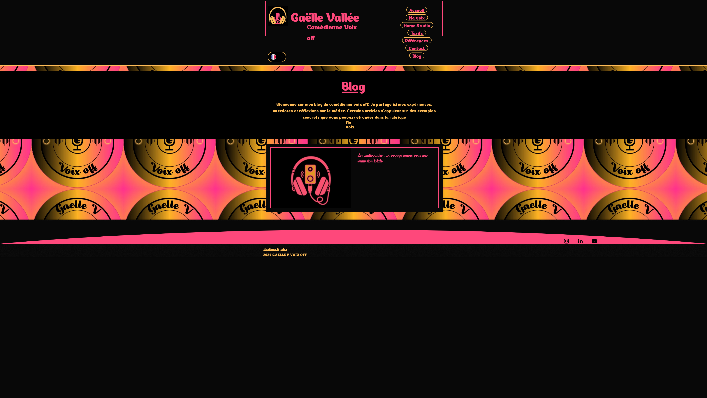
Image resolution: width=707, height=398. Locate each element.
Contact (417, 47)
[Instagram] (566, 241)
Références (416, 40)
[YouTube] (594, 241)
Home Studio (417, 25)
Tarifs (417, 32)
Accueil (416, 9)
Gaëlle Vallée (325, 16)
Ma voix (417, 17)
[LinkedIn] (580, 241)
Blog (416, 55)
